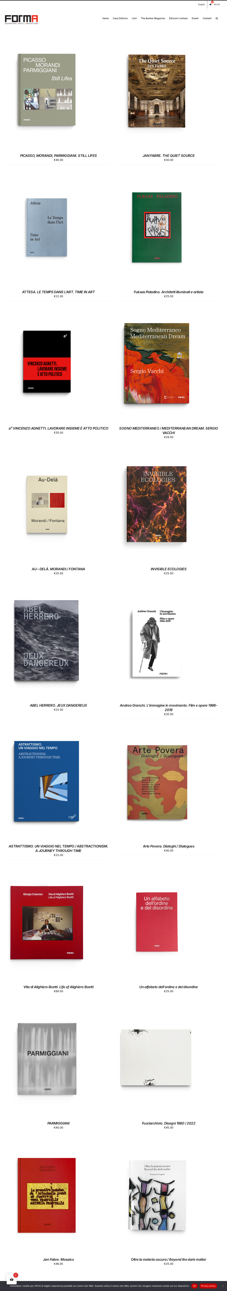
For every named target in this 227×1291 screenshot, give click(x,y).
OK (194, 1286)
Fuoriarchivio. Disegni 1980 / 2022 (168, 1123)
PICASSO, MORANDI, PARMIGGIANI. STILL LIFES (58, 156)
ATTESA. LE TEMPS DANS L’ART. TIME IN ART (58, 292)
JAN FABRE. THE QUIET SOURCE (169, 156)
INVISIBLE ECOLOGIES (168, 569)
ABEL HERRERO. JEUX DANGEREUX (58, 705)
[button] (217, 18)
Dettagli (63, 92)
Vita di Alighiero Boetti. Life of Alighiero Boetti (58, 987)
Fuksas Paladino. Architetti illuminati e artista (168, 292)
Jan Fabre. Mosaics (58, 1259)
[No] (223, 1286)
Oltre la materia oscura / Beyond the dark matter (168, 1259)
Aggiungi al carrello (38, 92)
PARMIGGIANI (58, 1123)
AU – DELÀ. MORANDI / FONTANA (58, 569)
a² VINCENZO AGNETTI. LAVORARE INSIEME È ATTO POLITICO (58, 428)
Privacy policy (208, 1286)
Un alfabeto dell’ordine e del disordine (168, 987)
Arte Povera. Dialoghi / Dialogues (168, 846)
